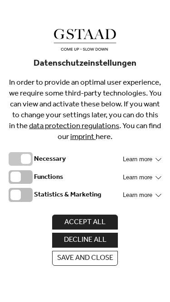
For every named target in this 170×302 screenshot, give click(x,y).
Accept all (85, 222)
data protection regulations (74, 127)
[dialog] (85, 151)
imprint (83, 138)
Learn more (138, 159)
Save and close (85, 258)
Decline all (85, 240)
